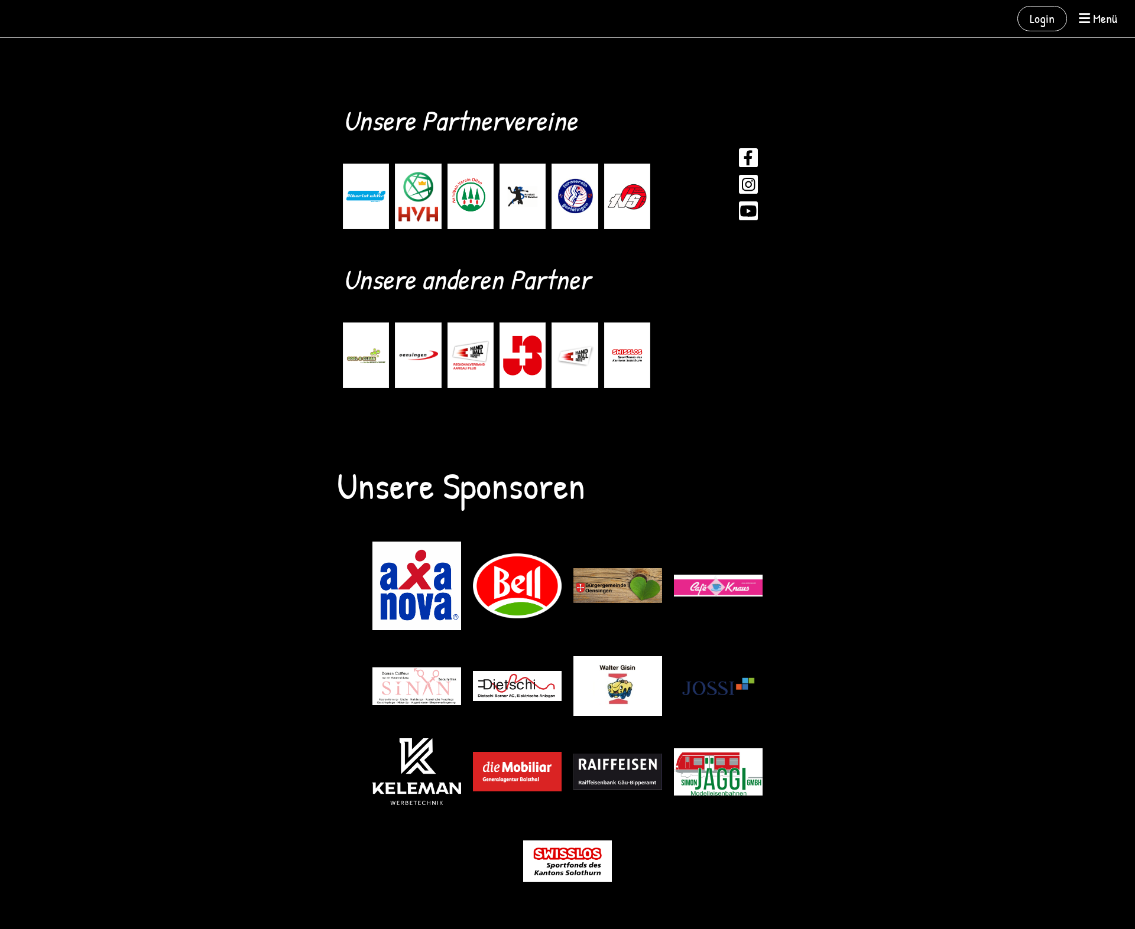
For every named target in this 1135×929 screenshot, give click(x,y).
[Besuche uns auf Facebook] (748, 160)
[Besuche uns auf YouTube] (748, 213)
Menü (1103, 18)
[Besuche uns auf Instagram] (748, 187)
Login (1042, 18)
